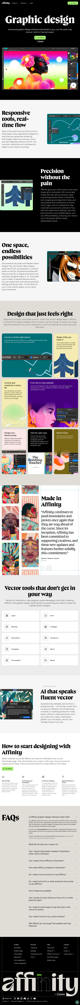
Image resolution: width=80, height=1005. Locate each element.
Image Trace (68, 386)
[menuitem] (15, 3)
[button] (7, 998)
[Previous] (43, 568)
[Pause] (73, 85)
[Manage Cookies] (77, 1002)
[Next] (49, 568)
